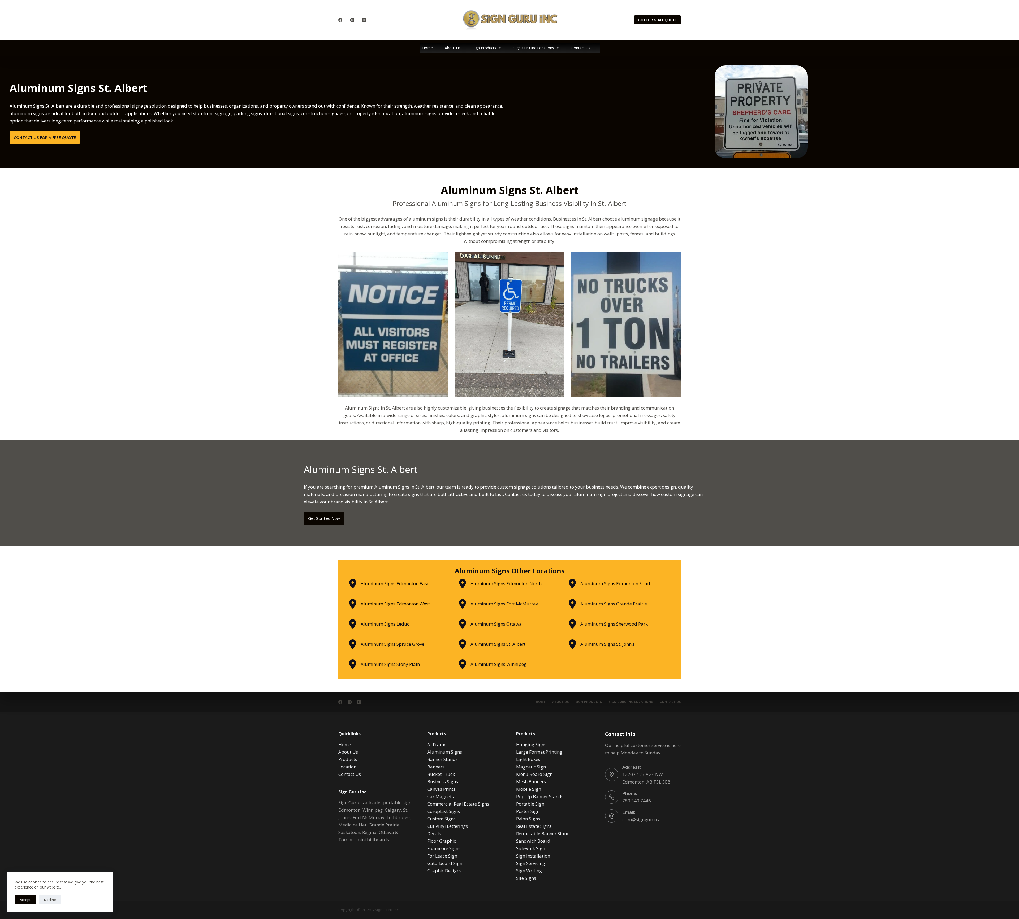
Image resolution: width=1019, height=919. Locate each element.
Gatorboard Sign (444, 863)
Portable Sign (530, 804)
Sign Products (484, 47)
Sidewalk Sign (530, 848)
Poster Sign (527, 811)
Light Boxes (528, 759)
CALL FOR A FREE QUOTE (657, 19)
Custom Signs (441, 819)
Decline (50, 899)
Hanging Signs (531, 744)
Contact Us (580, 47)
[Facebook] (340, 20)
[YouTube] (364, 20)
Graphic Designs (444, 871)
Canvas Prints (441, 789)
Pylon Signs (528, 819)
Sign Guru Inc (387, 909)
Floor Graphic (441, 841)
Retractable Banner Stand (543, 833)
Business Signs (442, 782)
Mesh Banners (531, 782)
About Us (453, 47)
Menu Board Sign (534, 774)
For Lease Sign (442, 856)
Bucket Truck (441, 774)
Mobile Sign (528, 789)
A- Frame (436, 744)
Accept (25, 899)
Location (347, 767)
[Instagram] (352, 20)
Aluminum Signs (444, 752)
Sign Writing (529, 871)
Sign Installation (533, 856)
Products (347, 759)
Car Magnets (440, 796)
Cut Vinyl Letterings (447, 826)
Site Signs (526, 878)
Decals (434, 833)
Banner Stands (442, 759)
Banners (435, 767)
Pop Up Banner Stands (539, 796)
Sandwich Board (533, 841)
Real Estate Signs (533, 826)
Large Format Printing (539, 752)
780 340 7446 (636, 801)
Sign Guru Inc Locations (533, 47)
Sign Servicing (530, 863)
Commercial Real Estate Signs (458, 804)
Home (427, 47)
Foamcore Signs (443, 848)
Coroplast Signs (443, 811)
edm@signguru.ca (641, 819)
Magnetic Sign (531, 767)
